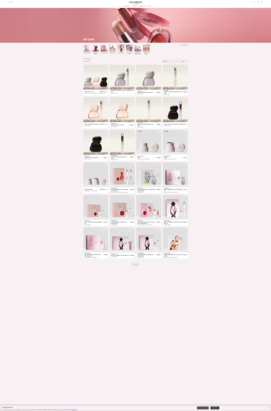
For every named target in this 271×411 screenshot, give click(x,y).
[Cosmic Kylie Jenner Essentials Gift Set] (95, 207)
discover (149, 6)
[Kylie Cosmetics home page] (135, 3)
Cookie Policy (74, 409)
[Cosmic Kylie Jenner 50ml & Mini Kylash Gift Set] (95, 240)
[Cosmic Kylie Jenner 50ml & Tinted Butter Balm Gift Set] (148, 207)
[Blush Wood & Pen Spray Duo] (95, 109)
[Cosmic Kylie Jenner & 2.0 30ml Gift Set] (175, 174)
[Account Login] (255, 2)
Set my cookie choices (203, 407)
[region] (135, 408)
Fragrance (142, 6)
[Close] (268, 407)
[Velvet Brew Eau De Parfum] (95, 142)
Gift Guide (186, 44)
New (120, 6)
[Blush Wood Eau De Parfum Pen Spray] (148, 109)
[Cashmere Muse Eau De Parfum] (148, 77)
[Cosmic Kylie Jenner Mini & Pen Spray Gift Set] (175, 207)
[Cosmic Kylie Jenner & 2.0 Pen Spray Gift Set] (175, 240)
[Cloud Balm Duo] (95, 174)
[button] (258, 2)
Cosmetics (134, 6)
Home (181, 44)
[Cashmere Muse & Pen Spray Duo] (122, 77)
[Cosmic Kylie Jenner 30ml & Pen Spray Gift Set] (122, 207)
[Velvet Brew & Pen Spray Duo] (175, 109)
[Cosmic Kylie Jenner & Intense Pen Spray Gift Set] (122, 174)
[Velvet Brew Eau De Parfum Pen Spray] (122, 142)
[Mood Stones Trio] (95, 77)
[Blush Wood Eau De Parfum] (122, 109)
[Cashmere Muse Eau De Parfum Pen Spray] (175, 77)
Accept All (215, 407)
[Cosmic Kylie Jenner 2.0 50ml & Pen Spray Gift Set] (148, 174)
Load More (135, 264)
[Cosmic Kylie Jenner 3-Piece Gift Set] (122, 240)
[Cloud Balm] (148, 142)
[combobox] (169, 61)
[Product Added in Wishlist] (251, 2)
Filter (183, 61)
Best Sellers (126, 6)
